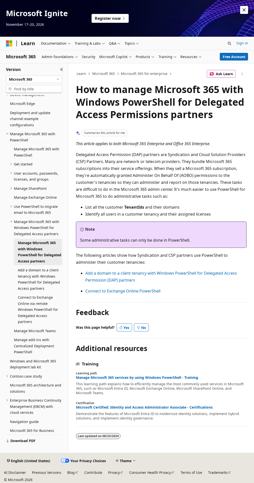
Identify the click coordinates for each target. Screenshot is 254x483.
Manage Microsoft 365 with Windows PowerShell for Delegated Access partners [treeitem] (39, 251)
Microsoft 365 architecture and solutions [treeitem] (35, 388)
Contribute (93, 472)
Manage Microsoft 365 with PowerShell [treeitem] (36, 152)
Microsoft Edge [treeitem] (22, 103)
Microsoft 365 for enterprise (144, 73)
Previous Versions (46, 472)
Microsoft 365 (103, 73)
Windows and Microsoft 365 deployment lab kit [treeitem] (33, 364)
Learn (81, 73)
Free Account (234, 56)
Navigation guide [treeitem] (24, 421)
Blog (71, 472)
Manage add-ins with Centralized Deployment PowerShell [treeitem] (34, 345)
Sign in (242, 43)
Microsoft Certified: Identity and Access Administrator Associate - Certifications (144, 407)
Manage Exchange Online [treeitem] (35, 197)
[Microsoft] (9, 43)
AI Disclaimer (15, 472)
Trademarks (218, 472)
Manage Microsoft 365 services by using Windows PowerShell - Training (137, 377)
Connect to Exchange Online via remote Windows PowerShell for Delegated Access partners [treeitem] (38, 309)
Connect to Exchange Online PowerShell (122, 291)
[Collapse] (61, 69)
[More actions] (242, 74)
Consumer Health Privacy (150, 472)
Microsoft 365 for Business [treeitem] (32, 430)
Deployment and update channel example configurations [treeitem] (30, 118)
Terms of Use (191, 472)
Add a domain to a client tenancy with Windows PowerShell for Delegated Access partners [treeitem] (39, 279)
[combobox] (34, 79)
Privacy (114, 472)
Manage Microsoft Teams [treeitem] (35, 330)
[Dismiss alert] (244, 10)
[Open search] (229, 43)
